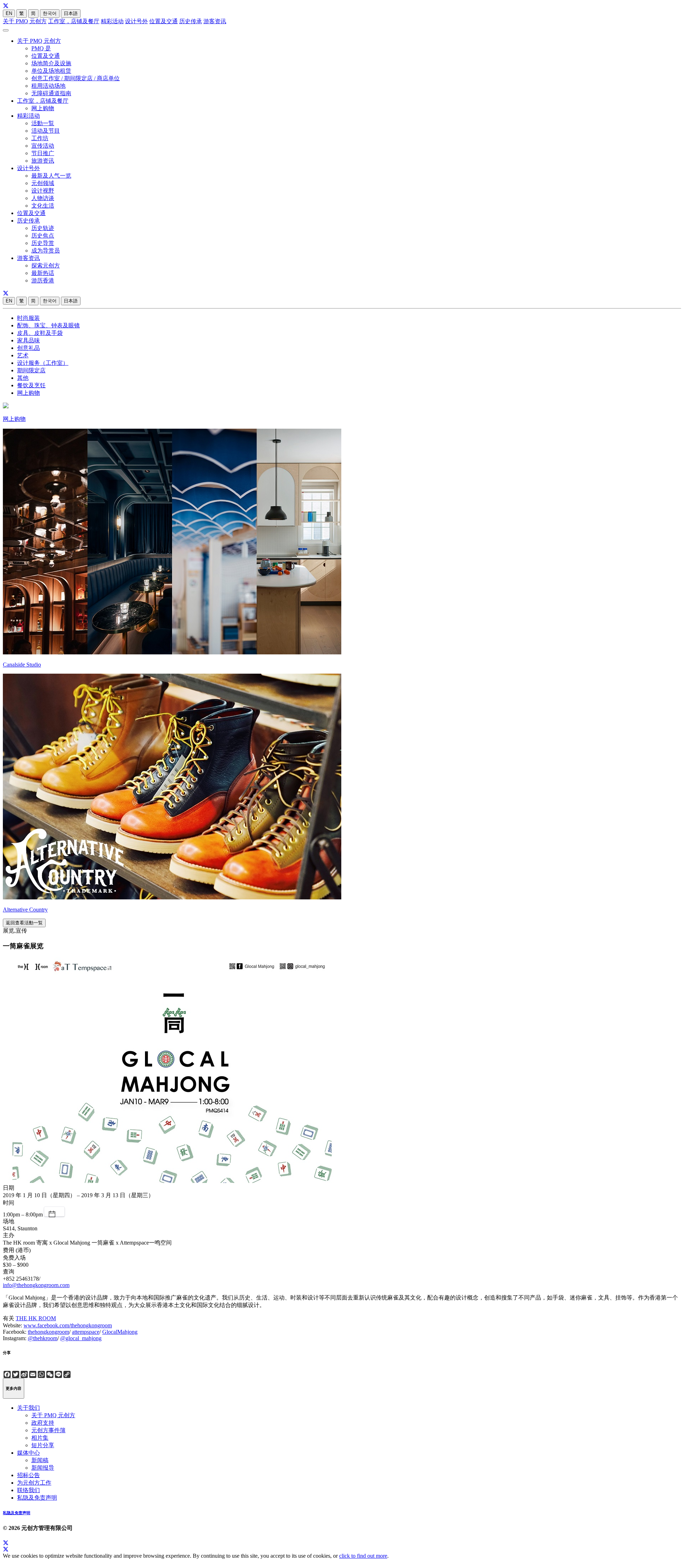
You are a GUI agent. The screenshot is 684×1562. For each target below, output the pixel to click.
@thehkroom (42, 1338)
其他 (22, 378)
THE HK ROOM (36, 1318)
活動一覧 (42, 123)
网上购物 (42, 108)
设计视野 (42, 191)
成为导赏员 (45, 250)
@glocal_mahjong (81, 1338)
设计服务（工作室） (42, 363)
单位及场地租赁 (51, 71)
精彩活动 (112, 21)
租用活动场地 (48, 86)
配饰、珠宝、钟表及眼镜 (48, 325)
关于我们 (28, 1408)
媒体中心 (28, 1453)
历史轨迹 (42, 228)
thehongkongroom (48, 1332)
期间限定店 (31, 370)
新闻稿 (39, 1460)
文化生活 (42, 206)
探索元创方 (45, 265)
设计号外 (136, 21)
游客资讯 (214, 21)
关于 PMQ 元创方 (25, 21)
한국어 (50, 13)
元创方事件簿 (48, 1430)
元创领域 (42, 183)
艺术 (22, 355)
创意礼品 (28, 348)
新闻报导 (42, 1468)
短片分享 (42, 1445)
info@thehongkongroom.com (36, 1285)
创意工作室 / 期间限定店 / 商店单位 (75, 78)
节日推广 (42, 153)
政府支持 (42, 1423)
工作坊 (39, 138)
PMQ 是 (41, 48)
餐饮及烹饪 (31, 385)
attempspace (85, 1332)
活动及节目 (45, 131)
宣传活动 (42, 146)
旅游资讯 (42, 161)
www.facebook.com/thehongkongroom (68, 1325)
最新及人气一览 (51, 176)
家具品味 (28, 340)
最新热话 (42, 273)
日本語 (71, 13)
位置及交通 (163, 21)
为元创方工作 (34, 1483)
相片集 (39, 1438)
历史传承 (190, 21)
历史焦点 (42, 236)
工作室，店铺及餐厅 (73, 21)
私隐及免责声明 (37, 1498)
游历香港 (42, 280)
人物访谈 (42, 198)
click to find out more (363, 1556)
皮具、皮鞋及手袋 (40, 333)
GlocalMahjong (120, 1332)
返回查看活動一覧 (24, 922)
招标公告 (28, 1475)
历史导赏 (42, 243)
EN (9, 13)
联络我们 (28, 1490)
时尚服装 (28, 318)
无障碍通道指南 (51, 93)
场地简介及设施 (51, 63)
